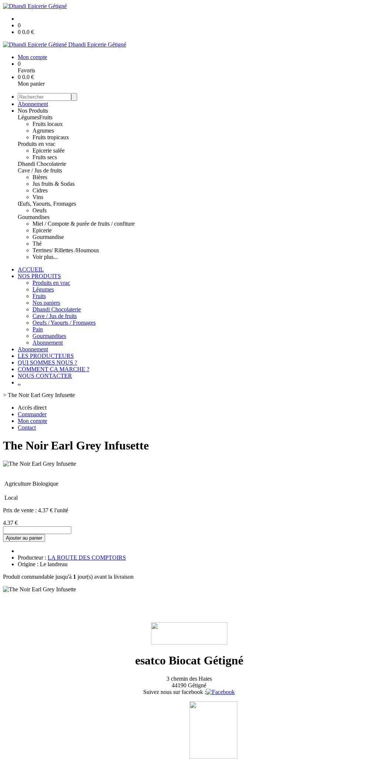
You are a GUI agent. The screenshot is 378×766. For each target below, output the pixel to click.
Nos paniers (46, 303)
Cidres (40, 190)
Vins (37, 197)
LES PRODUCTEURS (46, 356)
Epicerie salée (48, 150)
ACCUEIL (31, 269)
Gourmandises (49, 336)
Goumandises (33, 217)
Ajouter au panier (24, 538)
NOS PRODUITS (39, 276)
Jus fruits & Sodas (53, 184)
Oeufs (39, 210)
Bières (39, 177)
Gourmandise (48, 237)
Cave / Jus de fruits (40, 170)
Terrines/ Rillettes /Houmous (65, 250)
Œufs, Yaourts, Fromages (47, 204)
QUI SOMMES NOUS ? (47, 362)
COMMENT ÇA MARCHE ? (53, 369)
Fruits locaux (47, 124)
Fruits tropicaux (50, 137)
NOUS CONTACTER (45, 376)
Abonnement (33, 104)
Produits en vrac (36, 144)
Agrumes (43, 130)
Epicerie (42, 230)
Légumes (28, 117)
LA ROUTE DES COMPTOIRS (87, 557)
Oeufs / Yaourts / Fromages (64, 322)
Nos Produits (33, 110)
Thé (37, 243)
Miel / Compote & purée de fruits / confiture (83, 223)
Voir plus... (45, 257)
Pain (37, 329)
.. (19, 382)
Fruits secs (44, 157)
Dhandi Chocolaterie (42, 164)
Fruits (45, 117)
